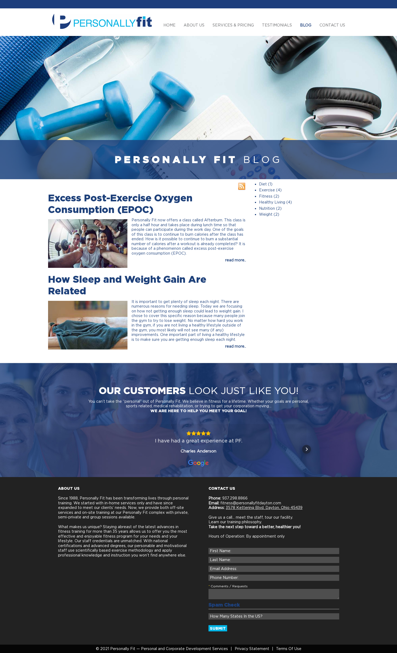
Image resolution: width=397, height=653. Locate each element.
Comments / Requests (229, 586)
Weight (265, 214)
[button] (90, 449)
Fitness (265, 196)
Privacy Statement (252, 649)
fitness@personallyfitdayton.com (250, 503)
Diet (263, 184)
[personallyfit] (102, 21)
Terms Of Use (288, 649)
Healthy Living (272, 202)
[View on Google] (198, 463)
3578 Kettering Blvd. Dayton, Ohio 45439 (264, 507)
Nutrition (267, 208)
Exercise (267, 190)
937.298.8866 (234, 498)
